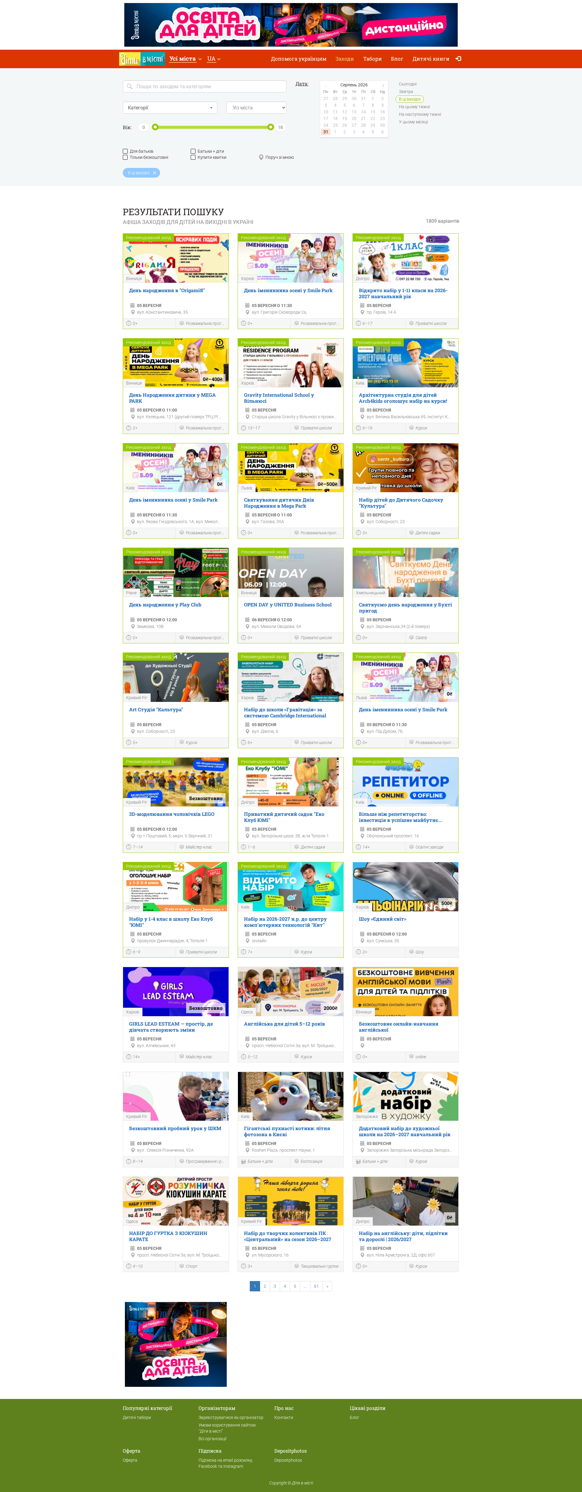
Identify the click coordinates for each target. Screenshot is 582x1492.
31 (325, 131)
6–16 (368, 428)
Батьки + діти (211, 151)
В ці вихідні (409, 99)
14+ (366, 847)
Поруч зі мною (280, 157)
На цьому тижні (414, 106)
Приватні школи (431, 323)
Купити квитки (212, 157)
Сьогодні (407, 84)
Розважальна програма (206, 323)
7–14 (138, 847)
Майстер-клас (199, 847)
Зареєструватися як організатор (231, 1417)
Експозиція (311, 1161)
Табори (372, 58)
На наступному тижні (420, 114)
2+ (135, 428)
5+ (135, 742)
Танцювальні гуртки (320, 1266)
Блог (397, 58)
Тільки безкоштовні (149, 157)
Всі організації (212, 1438)
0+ (135, 323)
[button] (185, 59)
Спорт (191, 1266)
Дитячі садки (428, 532)
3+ (365, 532)
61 (316, 1286)
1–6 (251, 847)
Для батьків (141, 151)
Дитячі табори (137, 1417)
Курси (421, 428)
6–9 (136, 952)
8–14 (138, 1161)
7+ (250, 952)
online (421, 1056)
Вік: (127, 127)
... (305, 1286)
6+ (250, 742)
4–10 (138, 1266)
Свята (421, 637)
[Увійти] (459, 59)
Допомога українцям (298, 58)
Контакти (283, 1417)
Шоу (420, 952)
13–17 (254, 428)
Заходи (345, 58)
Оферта (130, 1460)
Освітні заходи (429, 847)
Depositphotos (288, 1460)
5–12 (253, 1056)
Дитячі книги (431, 58)
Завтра (406, 91)
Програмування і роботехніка (206, 1161)
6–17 (368, 323)
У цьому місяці (413, 121)
